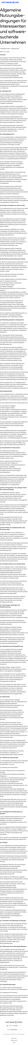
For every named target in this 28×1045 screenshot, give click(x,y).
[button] (14, 1025)
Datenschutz (14, 1040)
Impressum (14, 1038)
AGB (14, 1042)
